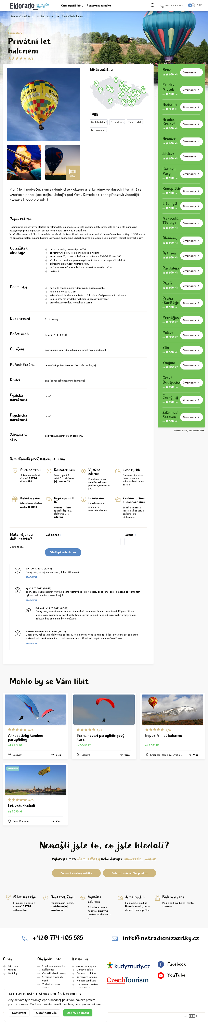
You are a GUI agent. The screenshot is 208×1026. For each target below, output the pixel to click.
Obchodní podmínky (53, 966)
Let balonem (98, 130)
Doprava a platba (86, 973)
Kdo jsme (13, 966)
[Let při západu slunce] (62, 162)
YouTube (176, 975)
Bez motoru (47, 16)
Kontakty (12, 973)
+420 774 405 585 (58, 938)
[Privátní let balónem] (43, 104)
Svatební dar (98, 122)
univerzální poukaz (140, 859)
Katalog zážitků (71, 5)
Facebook (176, 964)
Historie (12, 969)
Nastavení (19, 1012)
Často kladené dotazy (54, 973)
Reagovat (31, 577)
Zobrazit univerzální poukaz (130, 873)
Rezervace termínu (99, 5)
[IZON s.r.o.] (192, 1016)
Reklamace (48, 969)
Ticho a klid (134, 122)
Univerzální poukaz (87, 984)
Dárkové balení (85, 969)
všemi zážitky (88, 859)
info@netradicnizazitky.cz (161, 938)
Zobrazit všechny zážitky (76, 873)
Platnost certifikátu (86, 980)
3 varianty (189, 72)
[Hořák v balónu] (24, 162)
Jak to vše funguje (86, 966)
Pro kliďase (116, 122)
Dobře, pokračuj (78, 1012)
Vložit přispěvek (60, 552)
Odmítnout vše (46, 1012)
